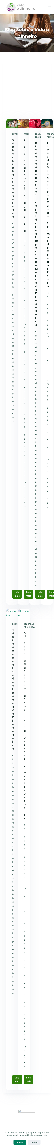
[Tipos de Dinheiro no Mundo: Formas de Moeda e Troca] (47, 123)
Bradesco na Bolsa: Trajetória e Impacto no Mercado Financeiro (36, 234)
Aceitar (19, 1142)
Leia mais (18, 595)
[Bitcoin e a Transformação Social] (24, 123)
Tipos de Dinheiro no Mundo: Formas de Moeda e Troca (48, 214)
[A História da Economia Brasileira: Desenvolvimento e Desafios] (24, 613)
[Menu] (49, 7)
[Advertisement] (27, 91)
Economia (17, 624)
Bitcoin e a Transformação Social (25, 187)
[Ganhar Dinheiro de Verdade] (12, 123)
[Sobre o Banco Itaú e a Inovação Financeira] (12, 613)
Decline (34, 1142)
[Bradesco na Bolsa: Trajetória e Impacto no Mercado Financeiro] (35, 123)
